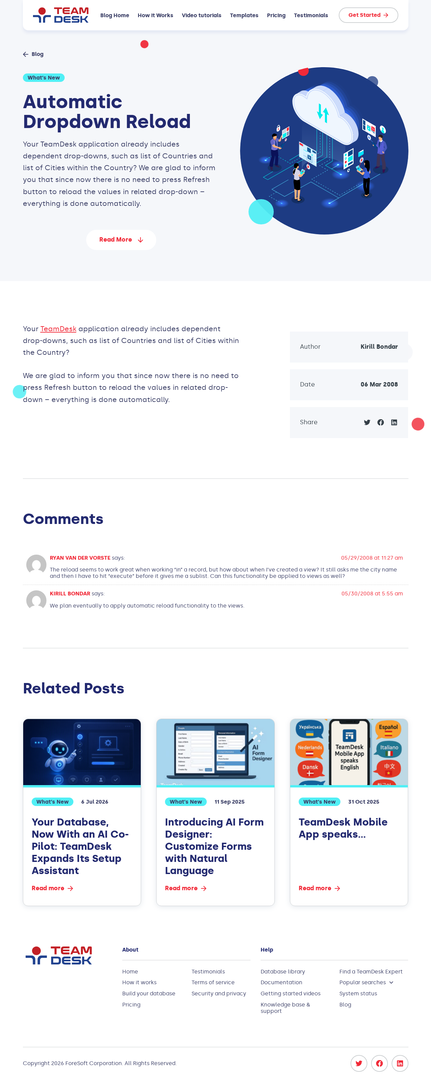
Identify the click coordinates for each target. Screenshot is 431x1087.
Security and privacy (219, 993)
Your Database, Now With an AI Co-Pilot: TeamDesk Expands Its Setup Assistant (80, 846)
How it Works (155, 15)
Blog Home (114, 15)
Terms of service (213, 982)
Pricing (276, 15)
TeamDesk (58, 328)
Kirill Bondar (379, 346)
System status (358, 993)
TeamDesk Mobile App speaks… (343, 828)
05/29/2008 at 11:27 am (372, 558)
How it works (139, 982)
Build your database (148, 993)
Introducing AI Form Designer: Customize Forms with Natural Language (214, 846)
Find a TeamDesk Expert (371, 971)
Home (130, 971)
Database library (283, 971)
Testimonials (311, 15)
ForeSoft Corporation (93, 1063)
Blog (345, 1004)
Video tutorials (202, 15)
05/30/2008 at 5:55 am (372, 593)
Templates (244, 15)
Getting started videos (291, 993)
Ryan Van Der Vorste (80, 558)
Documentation (281, 982)
